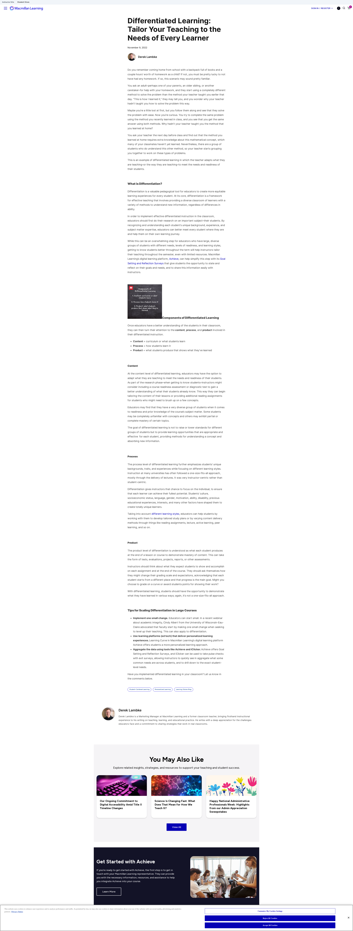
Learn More (108, 891)
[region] (176, 918)
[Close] (349, 918)
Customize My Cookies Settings (270, 911)
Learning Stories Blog (183, 689)
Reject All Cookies (270, 918)
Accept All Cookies (270, 925)
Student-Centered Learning (139, 689)
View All (176, 827)
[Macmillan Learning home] (26, 8)
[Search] (344, 8)
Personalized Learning (163, 689)
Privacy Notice (17, 912)
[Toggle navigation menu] (5, 8)
